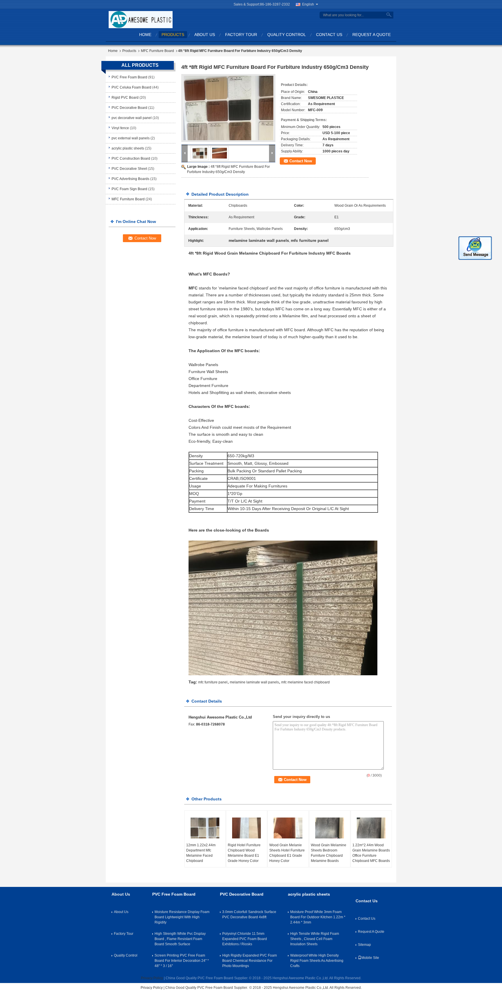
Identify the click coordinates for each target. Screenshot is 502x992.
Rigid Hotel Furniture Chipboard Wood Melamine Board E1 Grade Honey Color (244, 853)
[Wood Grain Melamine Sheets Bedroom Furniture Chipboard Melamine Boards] (329, 827)
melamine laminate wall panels (254, 682)
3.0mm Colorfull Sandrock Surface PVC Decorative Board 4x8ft (249, 914)
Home (145, 34)
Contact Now (300, 161)
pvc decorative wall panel (132, 118)
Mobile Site (370, 958)
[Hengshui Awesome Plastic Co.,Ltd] (141, 19)
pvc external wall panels (131, 138)
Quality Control (286, 34)
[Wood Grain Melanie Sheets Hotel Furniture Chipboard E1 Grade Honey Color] (288, 827)
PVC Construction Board (131, 158)
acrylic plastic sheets (128, 148)
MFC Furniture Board (157, 51)
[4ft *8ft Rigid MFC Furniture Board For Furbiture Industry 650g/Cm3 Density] (228, 108)
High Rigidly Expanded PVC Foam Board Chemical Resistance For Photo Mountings (249, 960)
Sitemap (364, 945)
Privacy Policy (152, 978)
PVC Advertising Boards (130, 179)
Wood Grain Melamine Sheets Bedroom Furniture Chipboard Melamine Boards (328, 853)
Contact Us (329, 34)
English (308, 4)
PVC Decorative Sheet (129, 169)
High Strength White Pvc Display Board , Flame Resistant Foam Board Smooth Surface (180, 939)
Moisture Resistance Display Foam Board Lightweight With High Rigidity (182, 917)
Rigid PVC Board (125, 98)
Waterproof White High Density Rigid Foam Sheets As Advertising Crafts (316, 960)
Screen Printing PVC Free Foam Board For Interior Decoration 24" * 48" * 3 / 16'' (182, 960)
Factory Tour (241, 34)
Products (173, 34)
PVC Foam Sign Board (129, 189)
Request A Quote (371, 34)
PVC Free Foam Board (129, 77)
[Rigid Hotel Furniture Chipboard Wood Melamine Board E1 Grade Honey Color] (246, 827)
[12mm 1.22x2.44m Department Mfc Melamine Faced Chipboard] (205, 827)
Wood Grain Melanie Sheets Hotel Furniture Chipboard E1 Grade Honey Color (287, 853)
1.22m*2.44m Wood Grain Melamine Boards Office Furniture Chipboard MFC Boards (371, 853)
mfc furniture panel (212, 682)
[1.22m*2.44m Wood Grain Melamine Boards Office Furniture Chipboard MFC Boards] (371, 827)
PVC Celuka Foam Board (131, 87)
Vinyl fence (120, 128)
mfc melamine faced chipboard (305, 682)
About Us (204, 34)
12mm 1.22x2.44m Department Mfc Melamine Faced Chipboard (201, 853)
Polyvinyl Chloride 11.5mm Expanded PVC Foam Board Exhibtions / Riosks (244, 939)
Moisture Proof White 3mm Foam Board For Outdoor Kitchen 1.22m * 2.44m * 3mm (317, 917)
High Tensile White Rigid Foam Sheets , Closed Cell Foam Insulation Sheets (314, 939)
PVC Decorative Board (129, 108)
